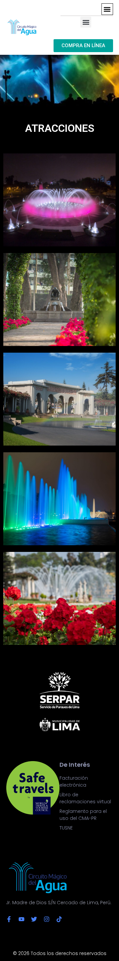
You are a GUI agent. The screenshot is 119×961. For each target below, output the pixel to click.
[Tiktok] (59, 919)
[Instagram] (47, 919)
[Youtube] (21, 919)
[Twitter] (34, 919)
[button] (107, 9)
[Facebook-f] (9, 919)
